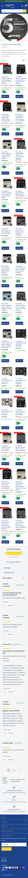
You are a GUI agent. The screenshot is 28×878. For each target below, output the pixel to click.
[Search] (25, 11)
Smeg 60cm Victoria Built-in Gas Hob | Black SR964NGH (21, 344)
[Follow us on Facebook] (2, 861)
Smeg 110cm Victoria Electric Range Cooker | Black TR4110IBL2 (20, 193)
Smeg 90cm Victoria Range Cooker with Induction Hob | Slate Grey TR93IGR (21, 524)
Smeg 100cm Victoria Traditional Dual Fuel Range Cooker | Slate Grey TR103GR (6, 80)
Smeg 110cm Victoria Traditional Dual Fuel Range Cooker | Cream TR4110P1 (6, 155)
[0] (25, 6)
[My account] (22, 6)
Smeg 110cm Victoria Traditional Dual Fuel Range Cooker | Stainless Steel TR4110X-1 (6, 344)
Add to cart (5, 96)
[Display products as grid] (23, 60)
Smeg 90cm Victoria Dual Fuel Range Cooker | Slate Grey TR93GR (21, 448)
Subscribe (6, 849)
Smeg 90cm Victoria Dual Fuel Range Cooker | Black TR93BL (20, 412)
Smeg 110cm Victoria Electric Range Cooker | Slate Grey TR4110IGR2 (20, 232)
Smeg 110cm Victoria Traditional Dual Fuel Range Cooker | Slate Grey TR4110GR (21, 307)
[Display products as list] (26, 60)
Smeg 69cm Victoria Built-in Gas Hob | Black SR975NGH (21, 381)
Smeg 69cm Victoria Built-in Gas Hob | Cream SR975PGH (6, 412)
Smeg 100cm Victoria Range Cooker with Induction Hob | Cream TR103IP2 (20, 118)
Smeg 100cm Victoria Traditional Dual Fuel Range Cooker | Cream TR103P (6, 194)
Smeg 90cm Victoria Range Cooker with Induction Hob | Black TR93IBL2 (5, 485)
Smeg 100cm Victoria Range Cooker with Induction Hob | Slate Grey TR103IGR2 (20, 156)
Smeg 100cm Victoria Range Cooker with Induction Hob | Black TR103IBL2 (5, 118)
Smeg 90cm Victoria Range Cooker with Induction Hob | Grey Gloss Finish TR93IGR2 (6, 524)
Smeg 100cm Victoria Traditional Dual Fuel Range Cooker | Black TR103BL (21, 80)
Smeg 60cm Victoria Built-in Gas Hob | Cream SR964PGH (6, 381)
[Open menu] (2, 5)
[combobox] (12, 11)
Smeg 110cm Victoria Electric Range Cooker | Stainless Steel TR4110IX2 (5, 269)
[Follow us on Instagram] (5, 861)
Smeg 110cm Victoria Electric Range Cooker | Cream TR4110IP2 (6, 231)
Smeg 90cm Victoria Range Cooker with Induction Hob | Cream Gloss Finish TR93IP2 (21, 485)
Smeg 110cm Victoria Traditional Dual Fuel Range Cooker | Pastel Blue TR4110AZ (6, 307)
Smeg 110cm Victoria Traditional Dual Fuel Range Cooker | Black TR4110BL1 (21, 269)
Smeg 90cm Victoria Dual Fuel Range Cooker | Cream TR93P (6, 448)
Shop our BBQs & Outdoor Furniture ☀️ (14, 1)
